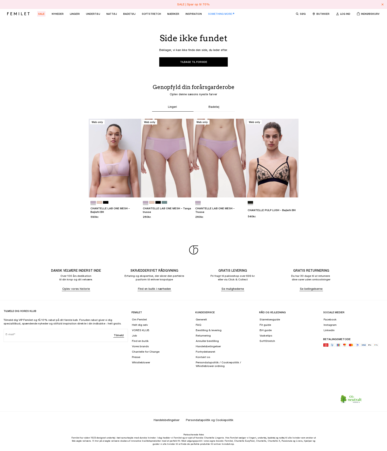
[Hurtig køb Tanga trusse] (141, 120)
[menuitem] (41, 14)
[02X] (93, 202)
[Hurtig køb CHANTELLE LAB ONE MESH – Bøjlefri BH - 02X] (133, 189)
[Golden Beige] (99, 202)
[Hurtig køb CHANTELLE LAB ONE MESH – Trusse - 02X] (238, 189)
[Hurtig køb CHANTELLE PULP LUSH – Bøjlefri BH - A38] (290, 189)
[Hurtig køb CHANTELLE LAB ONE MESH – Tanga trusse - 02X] (185, 189)
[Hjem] (18, 14)
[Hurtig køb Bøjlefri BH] (89, 120)
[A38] (250, 202)
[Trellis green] (164, 202)
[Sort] (105, 202)
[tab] (173, 107)
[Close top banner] (382, 4)
